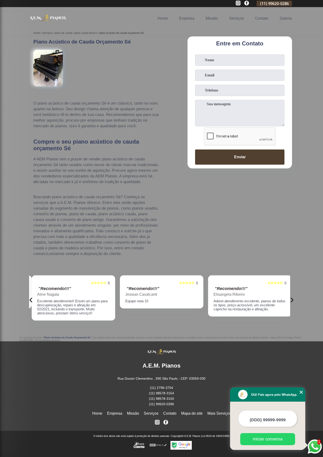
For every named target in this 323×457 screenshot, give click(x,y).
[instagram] (238, 3)
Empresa (186, 18)
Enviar (240, 157)
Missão (212, 18)
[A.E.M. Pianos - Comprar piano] (47, 24)
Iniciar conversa (268, 439)
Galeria (286, 18)
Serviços (236, 18)
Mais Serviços (219, 413)
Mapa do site (192, 413)
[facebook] (246, 3)
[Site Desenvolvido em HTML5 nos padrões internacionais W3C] (158, 445)
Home (163, 18)
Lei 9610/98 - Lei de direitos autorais (40, 340)
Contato (261, 18)
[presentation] (31, 299)
